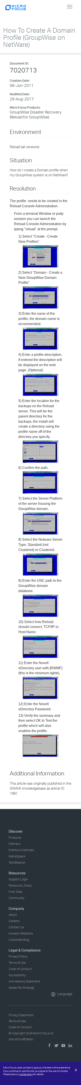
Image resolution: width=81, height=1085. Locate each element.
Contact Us (16, 927)
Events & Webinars (21, 850)
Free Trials (15, 891)
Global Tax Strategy (21, 987)
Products (15, 837)
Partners (14, 844)
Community (16, 898)
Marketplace (17, 856)
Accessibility (17, 975)
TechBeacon (17, 862)
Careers (14, 921)
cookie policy (26, 1074)
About (13, 914)
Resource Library (20, 885)
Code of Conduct (20, 969)
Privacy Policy (18, 956)
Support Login (18, 879)
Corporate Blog (19, 939)
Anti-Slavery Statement (24, 981)
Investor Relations (21, 933)
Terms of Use (17, 962)
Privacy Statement (21, 1015)
